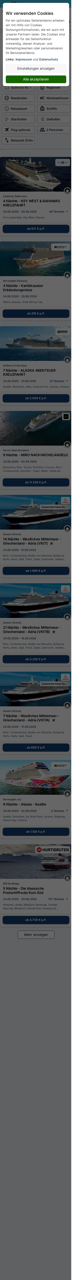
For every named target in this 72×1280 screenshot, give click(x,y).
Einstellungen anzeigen (36, 68)
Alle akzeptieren (36, 79)
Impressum (24, 59)
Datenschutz (48, 59)
